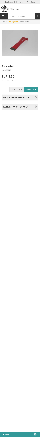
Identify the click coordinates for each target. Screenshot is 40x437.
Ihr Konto (19, 2)
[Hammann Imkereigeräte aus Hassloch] (20, 8)
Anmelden (31, 2)
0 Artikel (6, 434)
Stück (20, 90)
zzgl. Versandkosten (7, 80)
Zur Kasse (9, 2)
